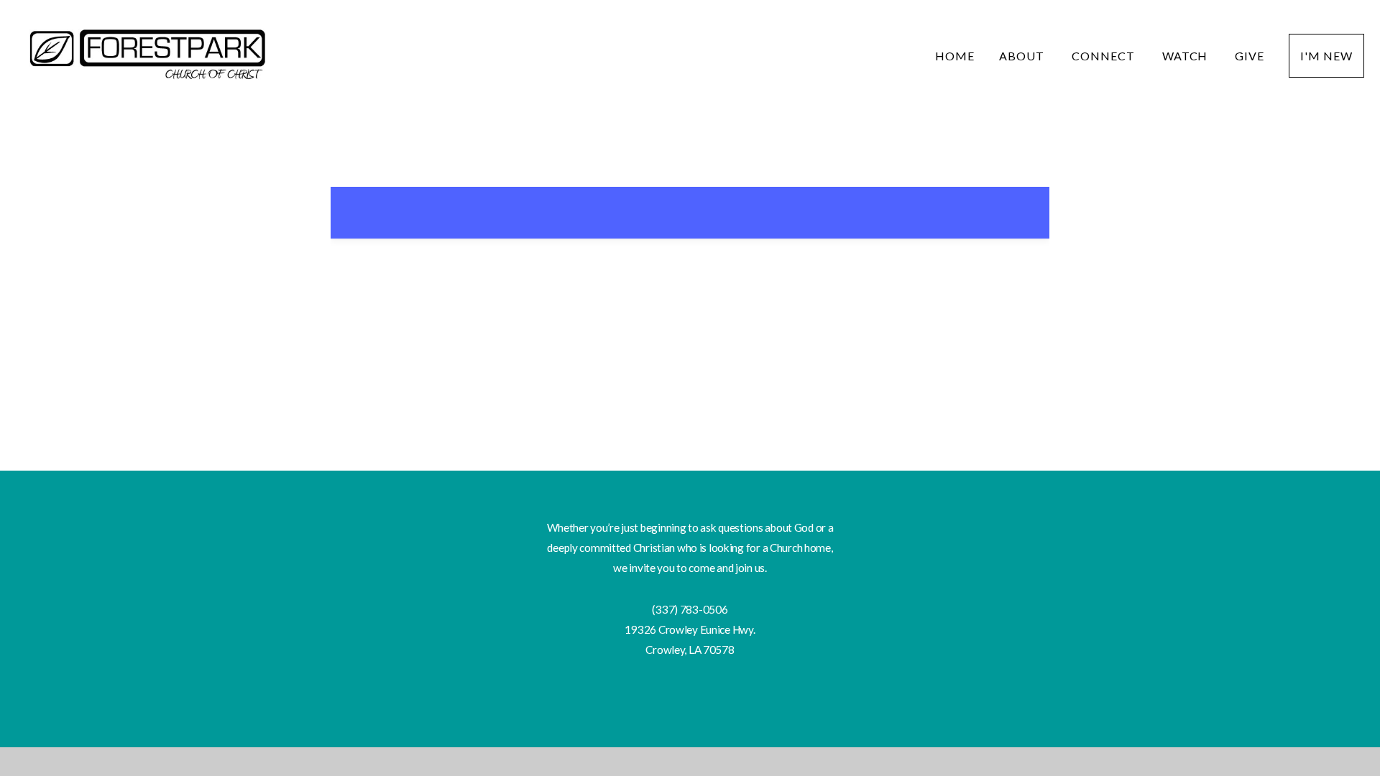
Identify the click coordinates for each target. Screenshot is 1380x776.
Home (955, 56)
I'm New (1326, 56)
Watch (1186, 56)
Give (1249, 56)
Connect (1105, 56)
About (1023, 56)
